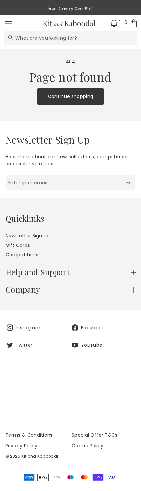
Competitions (22, 254)
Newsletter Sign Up (28, 235)
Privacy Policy (21, 445)
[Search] (10, 38)
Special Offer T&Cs (95, 435)
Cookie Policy (87, 445)
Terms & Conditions (29, 435)
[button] (71, 272)
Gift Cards (18, 245)
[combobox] (70, 38)
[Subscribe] (128, 182)
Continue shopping (70, 96)
